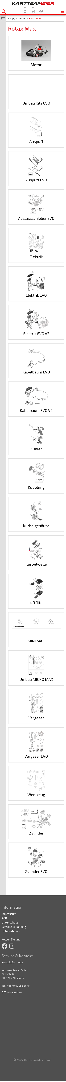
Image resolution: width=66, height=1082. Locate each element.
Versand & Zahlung (14, 926)
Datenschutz (10, 922)
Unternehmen (11, 931)
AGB (4, 918)
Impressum (9, 914)
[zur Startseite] (33, 3)
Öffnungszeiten (12, 992)
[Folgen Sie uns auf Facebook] (4, 946)
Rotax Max (35, 18)
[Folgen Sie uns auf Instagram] (11, 946)
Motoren (21, 18)
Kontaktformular (12, 962)
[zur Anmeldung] (41, 11)
